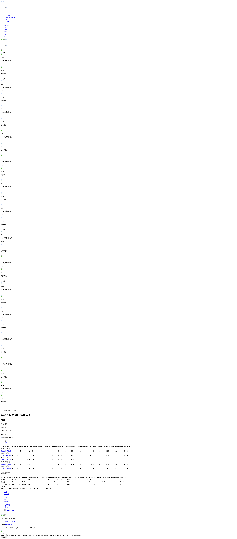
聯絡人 (13, 17)
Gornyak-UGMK (6, 451)
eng (5, 36)
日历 (5, 23)
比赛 (5, 443)
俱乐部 (6, 25)
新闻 (5, 19)
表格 (5, 29)
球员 (5, 27)
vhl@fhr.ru (8, 524)
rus (5, 34)
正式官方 (7, 15)
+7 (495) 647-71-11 (9, 521)
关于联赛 (7, 17)
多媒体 (6, 21)
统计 (5, 31)
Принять (3, 537)
